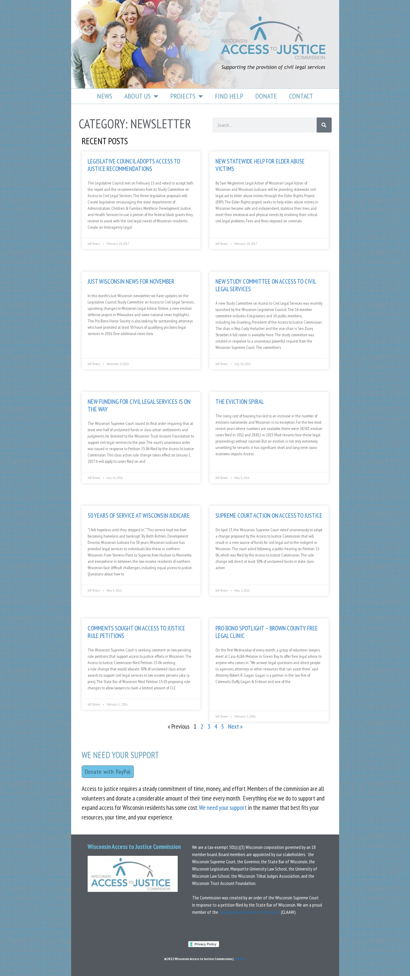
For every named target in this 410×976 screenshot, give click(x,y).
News (104, 96)
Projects (182, 96)
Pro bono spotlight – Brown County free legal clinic (267, 632)
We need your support (223, 808)
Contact (301, 96)
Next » (235, 726)
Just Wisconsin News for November (131, 281)
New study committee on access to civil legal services (266, 285)
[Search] (324, 125)
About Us (137, 96)
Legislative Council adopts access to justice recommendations (134, 165)
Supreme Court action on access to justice (269, 515)
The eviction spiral (240, 402)
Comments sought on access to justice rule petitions (136, 632)
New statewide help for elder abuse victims (260, 165)
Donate (266, 96)
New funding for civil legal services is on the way (139, 405)
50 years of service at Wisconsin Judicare (139, 515)
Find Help (229, 96)
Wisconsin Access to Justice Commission (134, 847)
